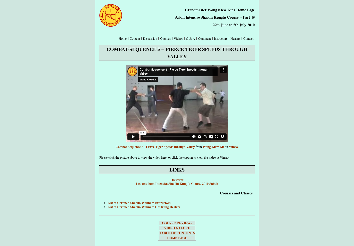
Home (123, 38)
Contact (248, 38)
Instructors (220, 38)
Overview (177, 179)
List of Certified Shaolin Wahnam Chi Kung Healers (144, 206)
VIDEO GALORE (177, 228)
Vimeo (233, 146)
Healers (235, 38)
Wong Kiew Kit (213, 146)
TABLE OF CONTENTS (177, 232)
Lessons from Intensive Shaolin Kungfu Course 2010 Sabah (177, 183)
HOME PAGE (177, 237)
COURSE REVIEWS (177, 223)
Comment (204, 38)
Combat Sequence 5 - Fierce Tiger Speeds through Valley (155, 146)
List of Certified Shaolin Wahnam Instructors (139, 202)
